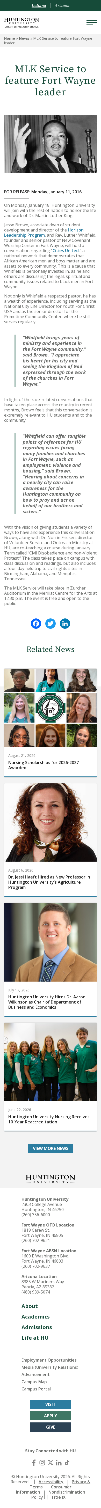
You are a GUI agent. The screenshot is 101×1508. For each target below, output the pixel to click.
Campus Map (34, 1382)
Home (9, 38)
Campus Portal (36, 1389)
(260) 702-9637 (35, 1266)
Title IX (58, 1497)
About (29, 1306)
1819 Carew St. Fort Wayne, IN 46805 (42, 1232)
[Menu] (91, 22)
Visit (50, 1404)
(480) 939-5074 (35, 1292)
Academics (35, 1316)
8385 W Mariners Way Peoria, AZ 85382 (42, 1284)
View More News (50, 1148)
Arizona (62, 5)
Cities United (66, 250)
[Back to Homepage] (50, 1178)
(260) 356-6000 (35, 1214)
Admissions (36, 1327)
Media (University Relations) (49, 1367)
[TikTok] (67, 1463)
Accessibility (51, 1482)
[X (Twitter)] (50, 1463)
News (24, 38)
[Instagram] (42, 1463)
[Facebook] (36, 623)
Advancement (35, 1374)
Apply (50, 1416)
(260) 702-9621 (35, 1240)
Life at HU (35, 1337)
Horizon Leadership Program (44, 232)
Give (50, 1427)
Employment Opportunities (49, 1360)
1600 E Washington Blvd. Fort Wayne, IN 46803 (45, 1258)
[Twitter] (50, 623)
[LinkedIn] (65, 623)
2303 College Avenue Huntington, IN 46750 (42, 1207)
